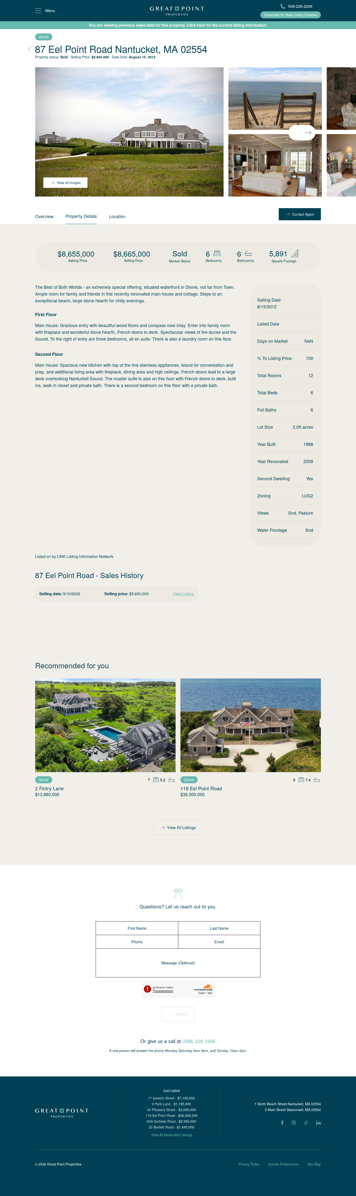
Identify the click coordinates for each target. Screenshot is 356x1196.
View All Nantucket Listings (171, 1134)
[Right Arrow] (308, 132)
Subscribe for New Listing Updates (290, 14)
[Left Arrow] (296, 132)
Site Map (314, 1164)
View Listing (183, 593)
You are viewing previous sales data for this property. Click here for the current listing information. (178, 25)
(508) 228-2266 (199, 1040)
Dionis (43, 36)
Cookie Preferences (283, 1164)
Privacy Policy (249, 1164)
